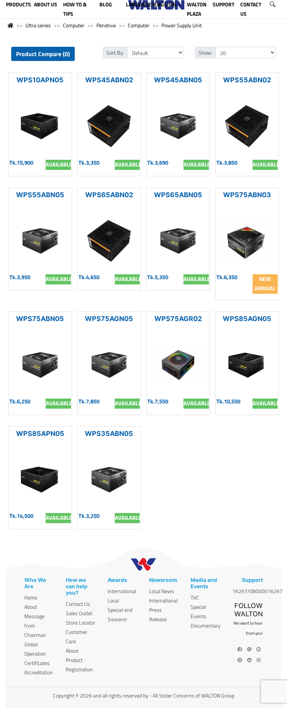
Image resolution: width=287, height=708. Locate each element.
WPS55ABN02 (247, 80)
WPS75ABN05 (40, 319)
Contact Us (78, 604)
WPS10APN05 (40, 80)
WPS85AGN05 (247, 319)
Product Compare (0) (43, 53)
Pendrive (106, 25)
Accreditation (38, 672)
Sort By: (115, 53)
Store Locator (80, 622)
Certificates (37, 663)
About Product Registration (79, 660)
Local (113, 600)
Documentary (205, 625)
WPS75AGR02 (178, 319)
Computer (73, 25)
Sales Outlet (79, 613)
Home (30, 597)
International (122, 591)
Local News (161, 591)
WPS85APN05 (40, 433)
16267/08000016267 (257, 591)
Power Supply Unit (181, 25)
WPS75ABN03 (247, 195)
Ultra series (38, 25)
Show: (205, 53)
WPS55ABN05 (40, 195)
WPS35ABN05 (109, 433)
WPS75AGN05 (109, 319)
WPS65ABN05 (178, 195)
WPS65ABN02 (109, 195)
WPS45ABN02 (109, 80)
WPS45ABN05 (178, 80)
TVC (195, 597)
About (30, 607)
